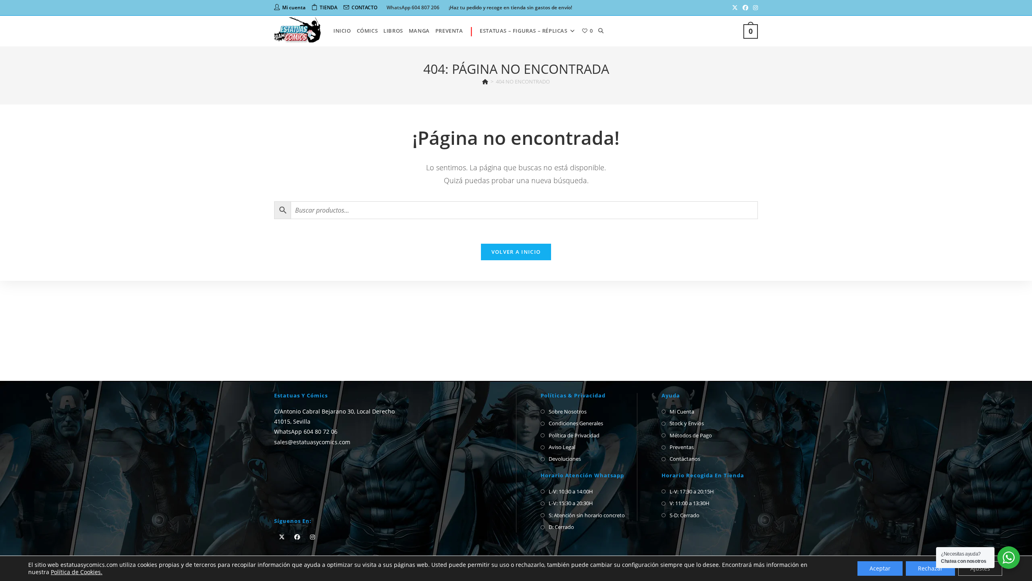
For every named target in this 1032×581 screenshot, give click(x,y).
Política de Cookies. (76, 572)
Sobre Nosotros (568, 411)
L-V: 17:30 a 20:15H (692, 491)
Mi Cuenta (682, 411)
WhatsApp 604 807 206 (413, 7)
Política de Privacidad (574, 435)
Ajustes (980, 568)
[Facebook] (297, 537)
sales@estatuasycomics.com (312, 441)
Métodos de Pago (691, 435)
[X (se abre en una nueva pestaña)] (735, 8)
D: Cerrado (561, 527)
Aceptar (880, 568)
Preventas (682, 447)
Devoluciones (565, 458)
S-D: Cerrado (684, 515)
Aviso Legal (562, 447)
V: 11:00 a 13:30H (690, 503)
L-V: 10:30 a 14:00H (571, 491)
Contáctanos (685, 458)
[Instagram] (312, 537)
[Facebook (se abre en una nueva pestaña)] (745, 8)
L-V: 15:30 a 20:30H (571, 503)
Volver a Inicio (516, 251)
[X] (282, 537)
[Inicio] (485, 81)
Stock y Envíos (687, 423)
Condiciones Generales (576, 423)
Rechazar (930, 568)
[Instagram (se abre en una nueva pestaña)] (754, 8)
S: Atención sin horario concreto (587, 515)
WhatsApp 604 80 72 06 (305, 431)
